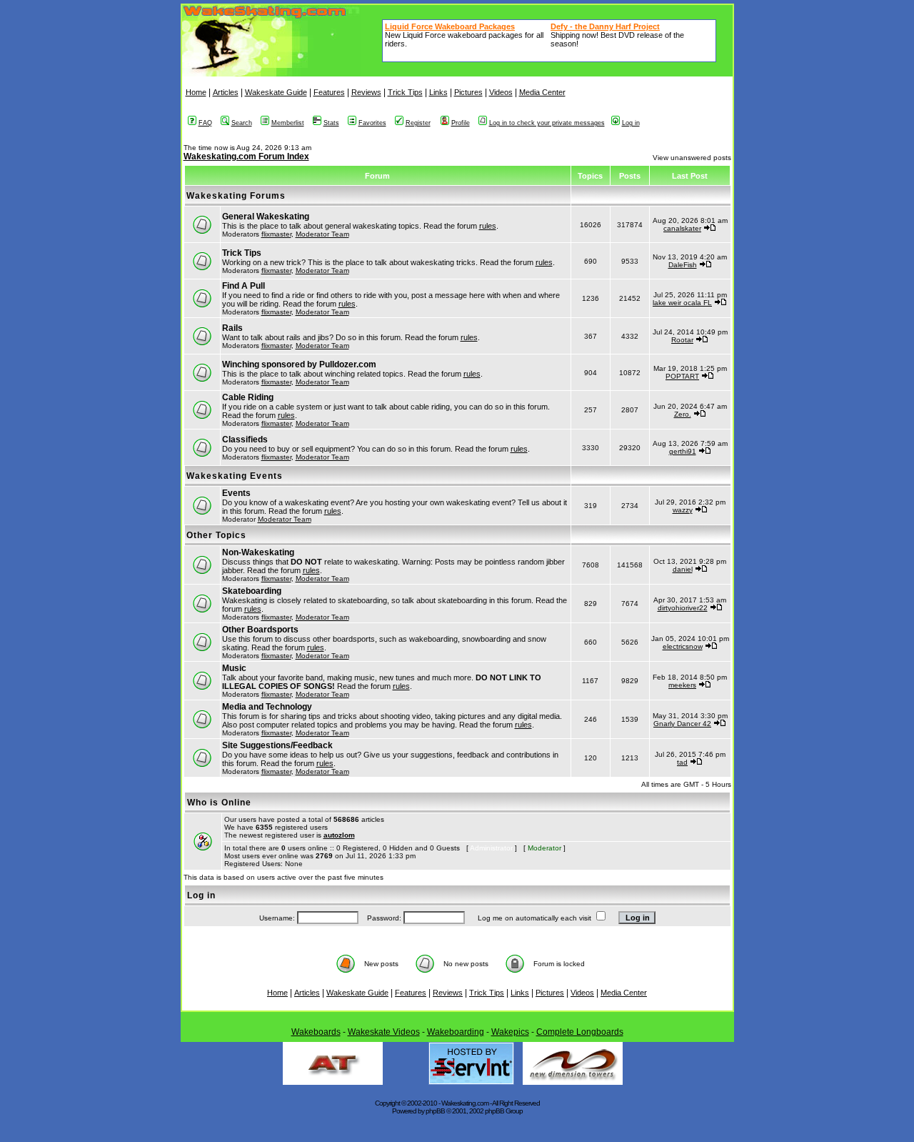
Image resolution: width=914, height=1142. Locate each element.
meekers (682, 685)
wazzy (683, 510)
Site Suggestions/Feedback (277, 745)
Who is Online (219, 803)
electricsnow (683, 646)
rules (487, 226)
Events (236, 493)
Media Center (542, 92)
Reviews (366, 92)
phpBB (435, 1111)
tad (682, 762)
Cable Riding (247, 397)
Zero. (682, 414)
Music (234, 668)
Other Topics (216, 535)
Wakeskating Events (234, 476)
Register (418, 122)
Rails (232, 328)
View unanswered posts (692, 158)
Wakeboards (316, 1032)
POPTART (682, 376)
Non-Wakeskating (258, 552)
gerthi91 (682, 451)
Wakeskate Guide (276, 92)
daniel (683, 569)
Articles (225, 92)
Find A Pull (243, 286)
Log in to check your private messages (547, 122)
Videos (501, 92)
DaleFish (682, 265)
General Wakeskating (265, 217)
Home (196, 92)
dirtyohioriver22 (683, 608)
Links (438, 92)
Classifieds (245, 440)
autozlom (339, 835)
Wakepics (510, 1032)
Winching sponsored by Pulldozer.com (299, 364)
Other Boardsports (260, 630)
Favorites (372, 122)
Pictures (468, 92)
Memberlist (287, 122)
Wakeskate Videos (384, 1032)
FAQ (205, 122)
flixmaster (276, 234)
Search (241, 122)
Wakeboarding (455, 1032)
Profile (460, 122)
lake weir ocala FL (682, 303)
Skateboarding (251, 591)
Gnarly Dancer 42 (682, 724)
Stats (331, 122)
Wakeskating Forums (236, 196)
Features (329, 92)
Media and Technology (267, 707)
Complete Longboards (579, 1032)
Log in (631, 122)
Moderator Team (322, 234)
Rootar (682, 340)
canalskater (682, 228)
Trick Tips (405, 92)
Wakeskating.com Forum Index (246, 157)
